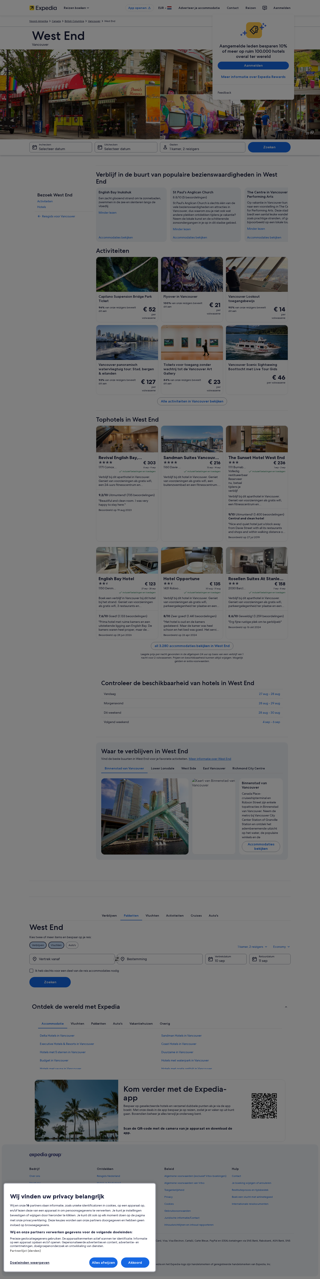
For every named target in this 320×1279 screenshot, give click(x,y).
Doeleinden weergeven (29, 1262)
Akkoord (135, 1262)
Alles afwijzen (103, 1262)
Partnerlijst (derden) (25, 1250)
